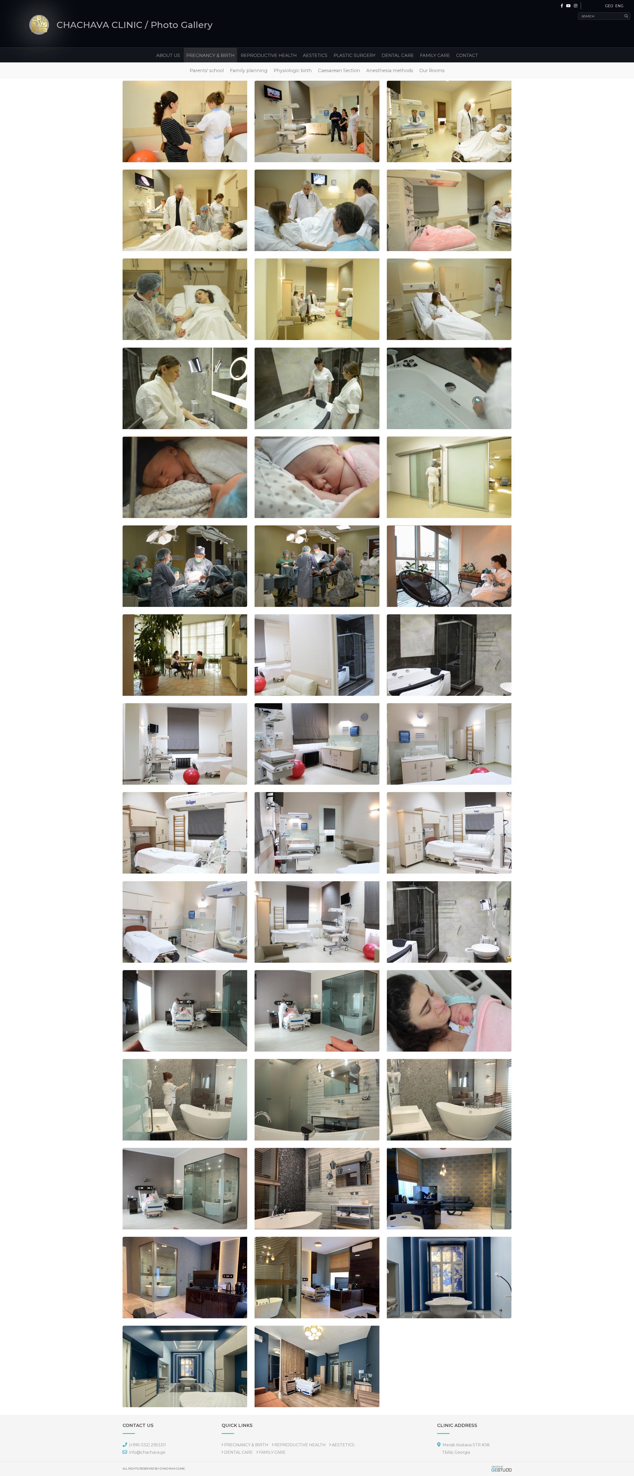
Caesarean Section (339, 70)
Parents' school (207, 70)
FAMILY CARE (435, 55)
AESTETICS (315, 55)
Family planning (248, 70)
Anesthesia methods (389, 70)
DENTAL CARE (398, 55)
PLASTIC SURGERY (354, 55)
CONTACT (467, 55)
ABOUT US (168, 55)
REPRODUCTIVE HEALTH (269, 55)
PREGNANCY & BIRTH (210, 55)
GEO (609, 6)
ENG (619, 6)
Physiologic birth (293, 70)
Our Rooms (432, 70)
